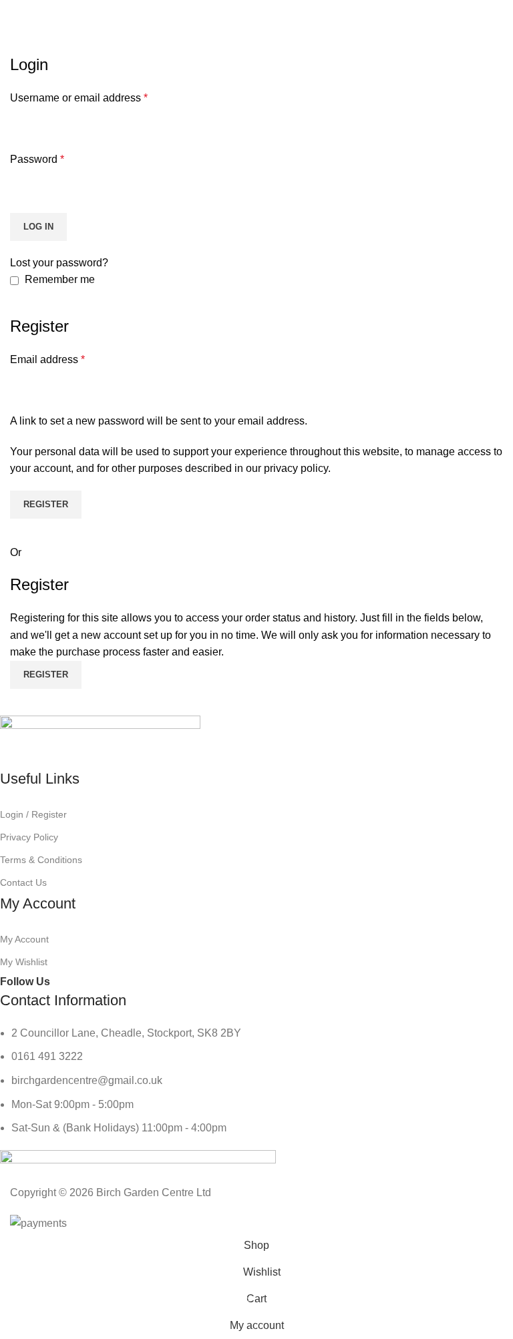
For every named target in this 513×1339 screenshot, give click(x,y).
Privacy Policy (29, 837)
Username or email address (79, 97)
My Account (24, 939)
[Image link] (100, 741)
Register (45, 504)
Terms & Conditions (41, 859)
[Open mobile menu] (15, 13)
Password (37, 159)
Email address (47, 359)
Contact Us (23, 882)
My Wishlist (23, 962)
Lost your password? (59, 262)
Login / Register (33, 814)
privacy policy (296, 468)
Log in (38, 227)
